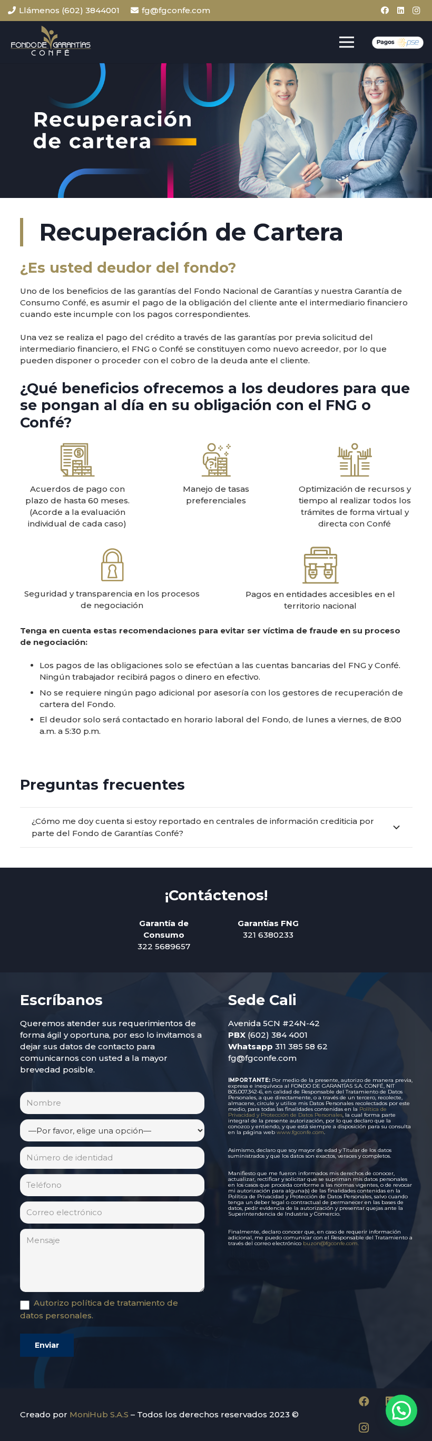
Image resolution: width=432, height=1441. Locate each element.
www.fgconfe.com (300, 1132)
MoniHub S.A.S (99, 1414)
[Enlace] (50, 42)
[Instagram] (416, 10)
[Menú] (346, 42)
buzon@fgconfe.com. (331, 1243)
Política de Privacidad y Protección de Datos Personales (307, 1112)
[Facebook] (384, 10)
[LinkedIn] (400, 10)
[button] (401, 1410)
